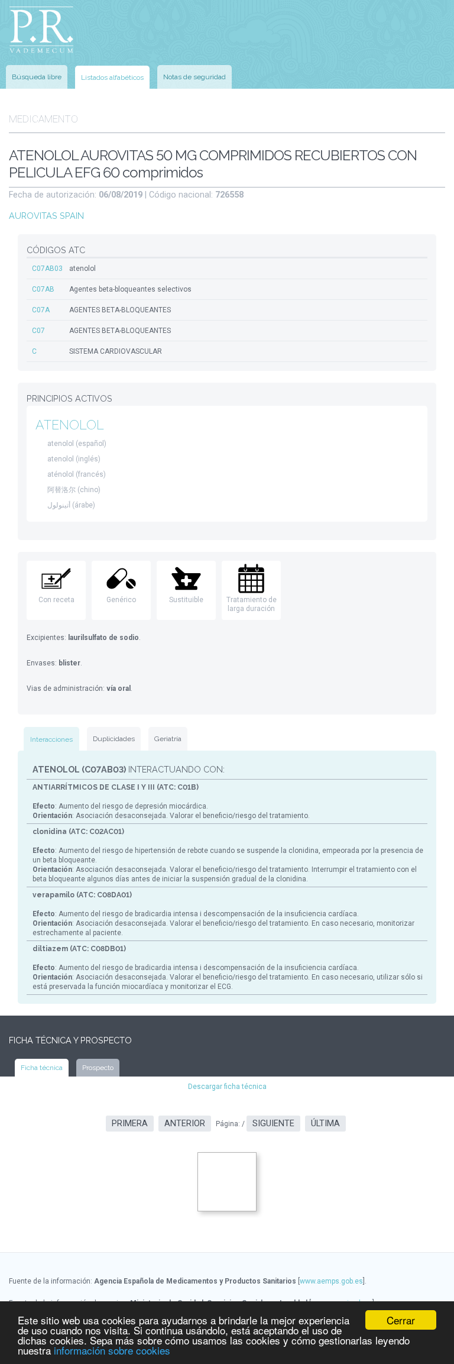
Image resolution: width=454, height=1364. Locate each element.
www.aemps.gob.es (331, 1281)
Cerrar (401, 1320)
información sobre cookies (112, 1350)
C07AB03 (47, 268)
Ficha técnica (42, 1068)
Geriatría (167, 739)
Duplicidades (114, 739)
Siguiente (273, 1124)
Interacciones (51, 739)
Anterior (184, 1124)
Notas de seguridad (194, 77)
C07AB (43, 289)
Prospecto (98, 1068)
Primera (130, 1124)
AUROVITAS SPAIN (46, 216)
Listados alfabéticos (112, 77)
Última (325, 1124)
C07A (41, 310)
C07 (38, 331)
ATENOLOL (69, 425)
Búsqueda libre (36, 77)
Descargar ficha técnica (227, 1086)
